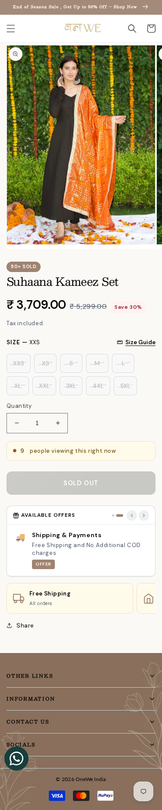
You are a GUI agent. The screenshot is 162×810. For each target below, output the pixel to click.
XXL (44, 386)
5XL (125, 386)
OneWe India (91, 779)
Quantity (19, 406)
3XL (71, 386)
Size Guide (140, 342)
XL (17, 386)
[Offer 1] (113, 515)
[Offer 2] (119, 515)
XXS (18, 363)
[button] (10, 28)
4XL (98, 386)
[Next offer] (144, 515)
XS (45, 363)
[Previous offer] (132, 515)
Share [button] (25, 625)
